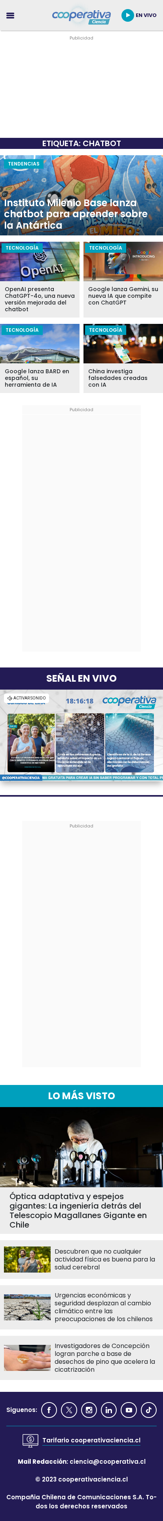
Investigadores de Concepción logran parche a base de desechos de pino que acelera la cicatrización (105, 1358)
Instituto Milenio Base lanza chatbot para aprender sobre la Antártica (76, 214)
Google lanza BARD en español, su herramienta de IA (37, 378)
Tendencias (24, 163)
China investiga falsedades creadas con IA (118, 378)
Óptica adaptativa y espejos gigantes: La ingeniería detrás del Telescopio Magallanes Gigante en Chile (78, 1211)
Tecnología (22, 247)
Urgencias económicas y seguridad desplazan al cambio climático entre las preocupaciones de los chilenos (104, 1307)
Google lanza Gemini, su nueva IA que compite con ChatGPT (123, 296)
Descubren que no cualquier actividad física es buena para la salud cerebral (105, 1259)
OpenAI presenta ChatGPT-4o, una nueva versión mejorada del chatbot (40, 299)
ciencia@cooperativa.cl (108, 1461)
